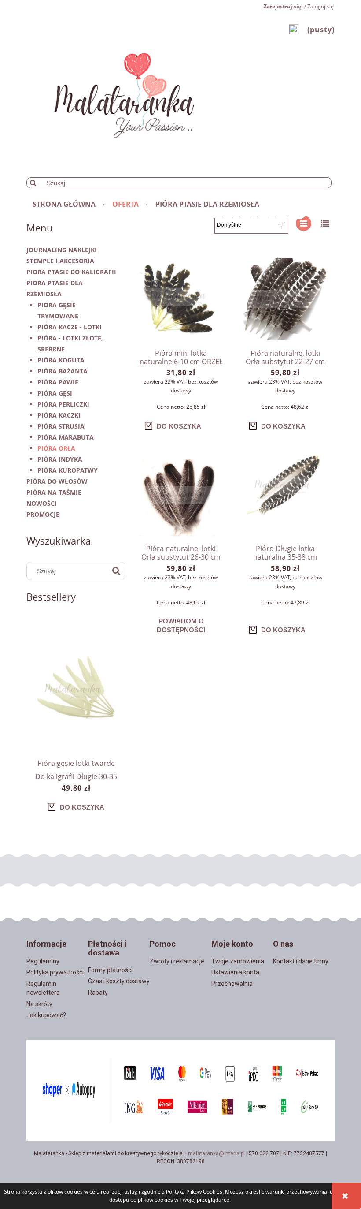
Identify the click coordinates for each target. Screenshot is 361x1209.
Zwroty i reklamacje (177, 961)
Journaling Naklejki (61, 250)
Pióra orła (56, 448)
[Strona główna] (130, 89)
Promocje (42, 514)
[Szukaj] (33, 182)
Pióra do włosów (57, 481)
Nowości (41, 503)
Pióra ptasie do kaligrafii (71, 272)
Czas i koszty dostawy (119, 981)
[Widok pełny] (324, 223)
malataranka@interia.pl (216, 1153)
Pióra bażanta (62, 371)
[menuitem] (64, 204)
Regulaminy (42, 961)
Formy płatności (110, 970)
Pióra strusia (61, 426)
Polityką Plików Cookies (194, 1191)
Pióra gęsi (54, 393)
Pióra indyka (59, 459)
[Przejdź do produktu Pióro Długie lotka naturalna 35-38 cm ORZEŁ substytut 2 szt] (285, 495)
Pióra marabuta (65, 437)
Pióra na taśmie (53, 492)
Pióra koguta (61, 360)
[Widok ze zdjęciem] (303, 223)
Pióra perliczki (63, 404)
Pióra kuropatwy (67, 470)
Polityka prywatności (55, 972)
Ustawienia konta (235, 972)
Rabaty (98, 992)
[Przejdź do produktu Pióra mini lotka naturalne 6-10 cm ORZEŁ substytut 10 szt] (181, 300)
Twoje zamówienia (237, 961)
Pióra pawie (57, 382)
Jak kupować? (46, 1015)
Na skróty (39, 1004)
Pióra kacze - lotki (69, 327)
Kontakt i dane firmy (300, 961)
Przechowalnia (232, 983)
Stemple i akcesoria (60, 261)
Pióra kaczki (59, 415)
